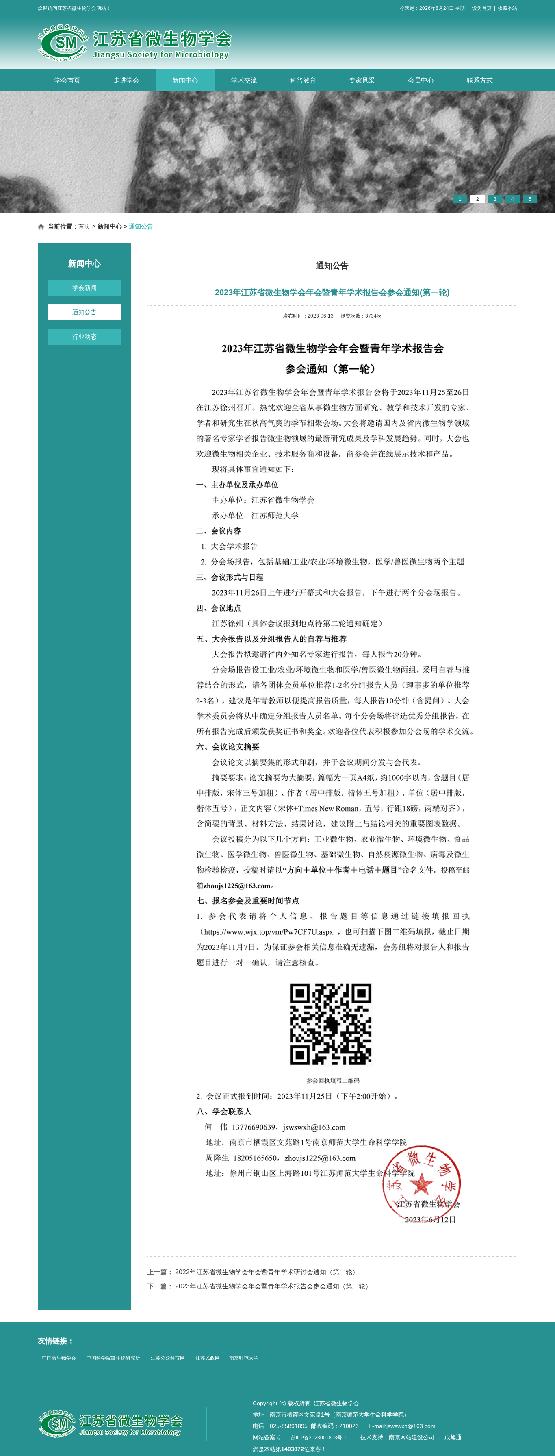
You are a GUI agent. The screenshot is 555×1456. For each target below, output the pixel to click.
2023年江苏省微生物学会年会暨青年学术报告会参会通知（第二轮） (273, 1286)
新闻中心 (185, 80)
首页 (84, 226)
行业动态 (84, 336)
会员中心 (421, 80)
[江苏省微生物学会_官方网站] (149, 60)
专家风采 (362, 80)
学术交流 (244, 80)
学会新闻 (84, 287)
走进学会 (126, 80)
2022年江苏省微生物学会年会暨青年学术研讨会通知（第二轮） (267, 1272)
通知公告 (84, 312)
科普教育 (303, 80)
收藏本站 (507, 8)
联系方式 (480, 80)
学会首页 (67, 80)
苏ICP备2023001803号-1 (319, 1438)
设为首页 (482, 8)
